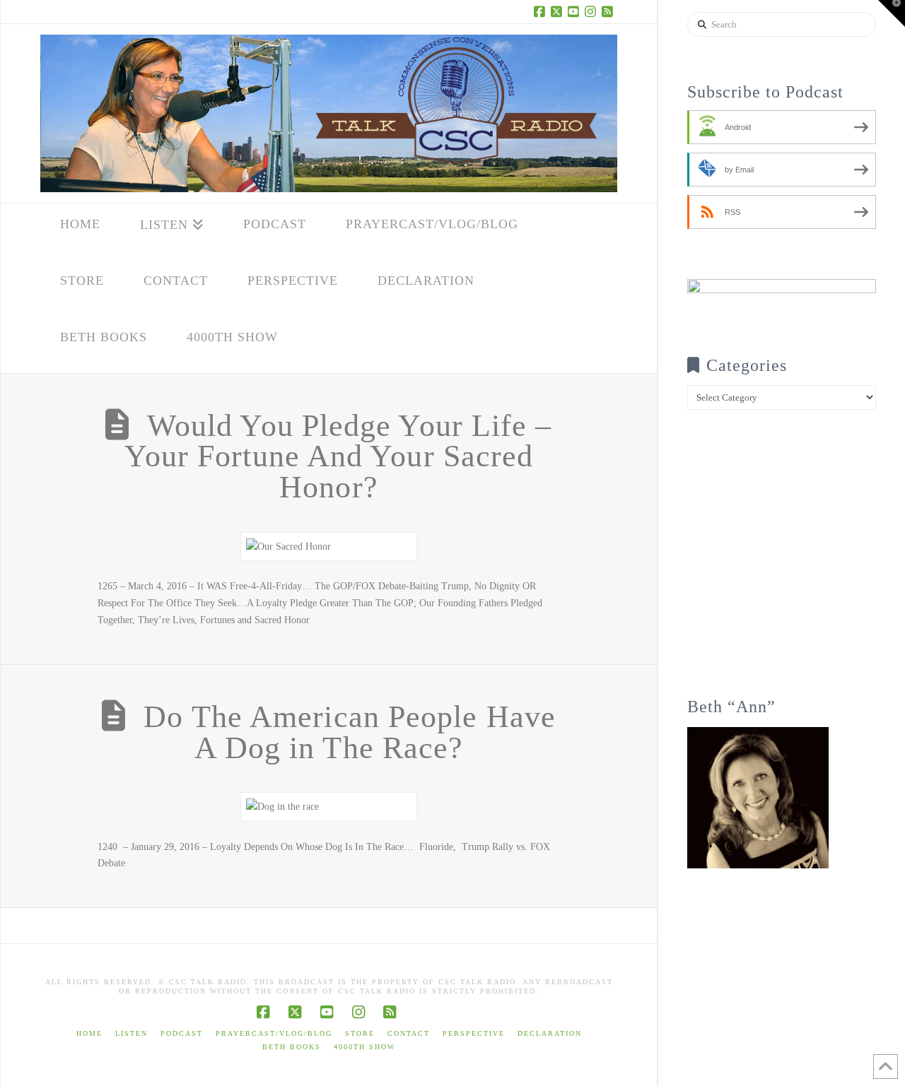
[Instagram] (591, 11)
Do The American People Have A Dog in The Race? (350, 732)
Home (89, 1033)
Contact (408, 1033)
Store (360, 1033)
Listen (131, 1033)
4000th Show (364, 1047)
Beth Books (291, 1047)
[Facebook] (540, 11)
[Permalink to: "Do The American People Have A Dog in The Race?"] (328, 806)
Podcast (181, 1033)
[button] (891, 13)
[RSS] (608, 11)
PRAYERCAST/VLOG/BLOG (274, 1033)
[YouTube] (574, 11)
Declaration (550, 1033)
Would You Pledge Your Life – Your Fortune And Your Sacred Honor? (338, 456)
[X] (557, 11)
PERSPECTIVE (474, 1033)
